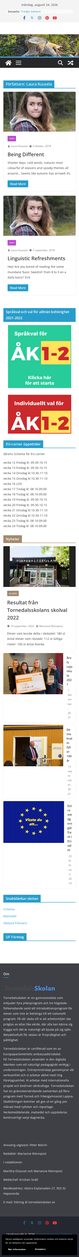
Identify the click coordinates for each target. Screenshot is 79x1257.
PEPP (11, 138)
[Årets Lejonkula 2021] (33, 687)
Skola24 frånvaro (15, 923)
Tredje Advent (31, 11)
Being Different (26, 154)
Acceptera (40, 1249)
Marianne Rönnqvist (51, 626)
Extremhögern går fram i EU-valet (69, 828)
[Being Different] (39, 112)
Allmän (13, 593)
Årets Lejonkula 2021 (69, 671)
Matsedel (9, 916)
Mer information (17, 1249)
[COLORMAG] (29, 984)
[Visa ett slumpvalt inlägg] (71, 63)
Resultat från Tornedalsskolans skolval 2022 (37, 610)
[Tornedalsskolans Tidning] (8, 63)
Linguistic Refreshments (36, 258)
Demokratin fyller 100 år (69, 745)
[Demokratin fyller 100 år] (33, 762)
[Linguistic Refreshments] (39, 216)
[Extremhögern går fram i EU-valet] (33, 844)
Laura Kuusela (19, 146)
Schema (9, 909)
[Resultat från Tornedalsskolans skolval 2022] (39, 566)
